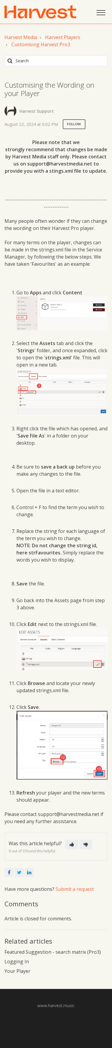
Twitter (19, 872)
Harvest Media (20, 37)
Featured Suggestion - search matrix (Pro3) (52, 952)
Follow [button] (74, 124)
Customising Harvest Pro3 (40, 44)
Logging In (16, 961)
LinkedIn (29, 872)
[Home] (40, 11)
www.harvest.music (56, 1005)
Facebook (8, 872)
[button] (101, 12)
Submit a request (75, 889)
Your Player (17, 971)
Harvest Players (62, 37)
